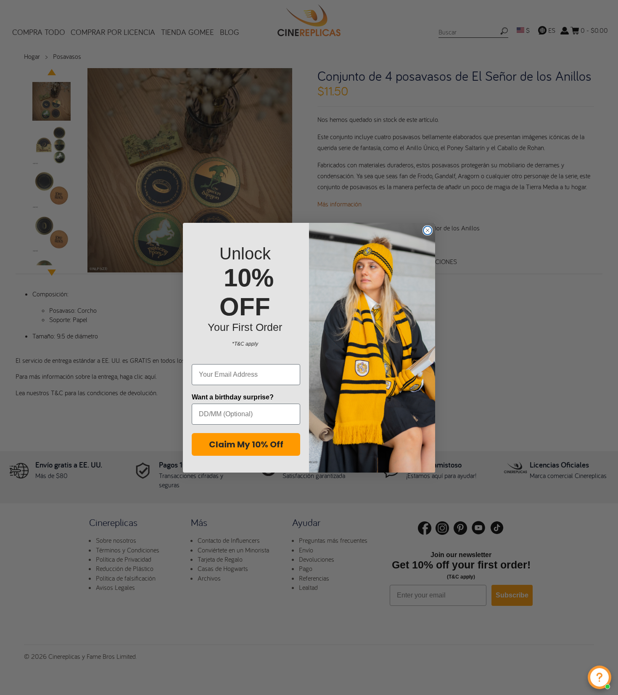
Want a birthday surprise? (233, 397)
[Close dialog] (427, 230)
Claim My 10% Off (246, 444)
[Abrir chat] (599, 677)
